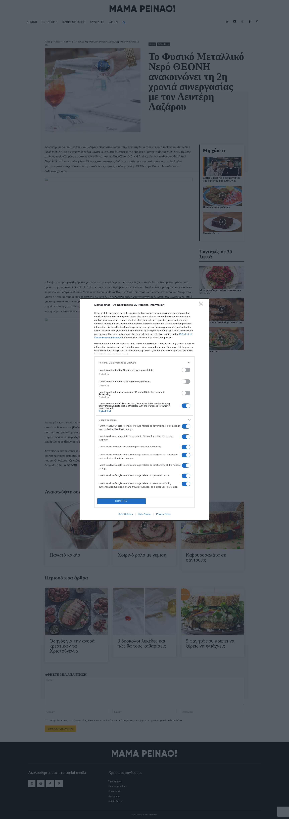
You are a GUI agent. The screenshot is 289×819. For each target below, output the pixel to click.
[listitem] (144, 362)
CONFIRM (121, 501)
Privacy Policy (163, 514)
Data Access (144, 514)
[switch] (186, 370)
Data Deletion (125, 514)
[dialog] (144, 409)
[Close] (202, 305)
